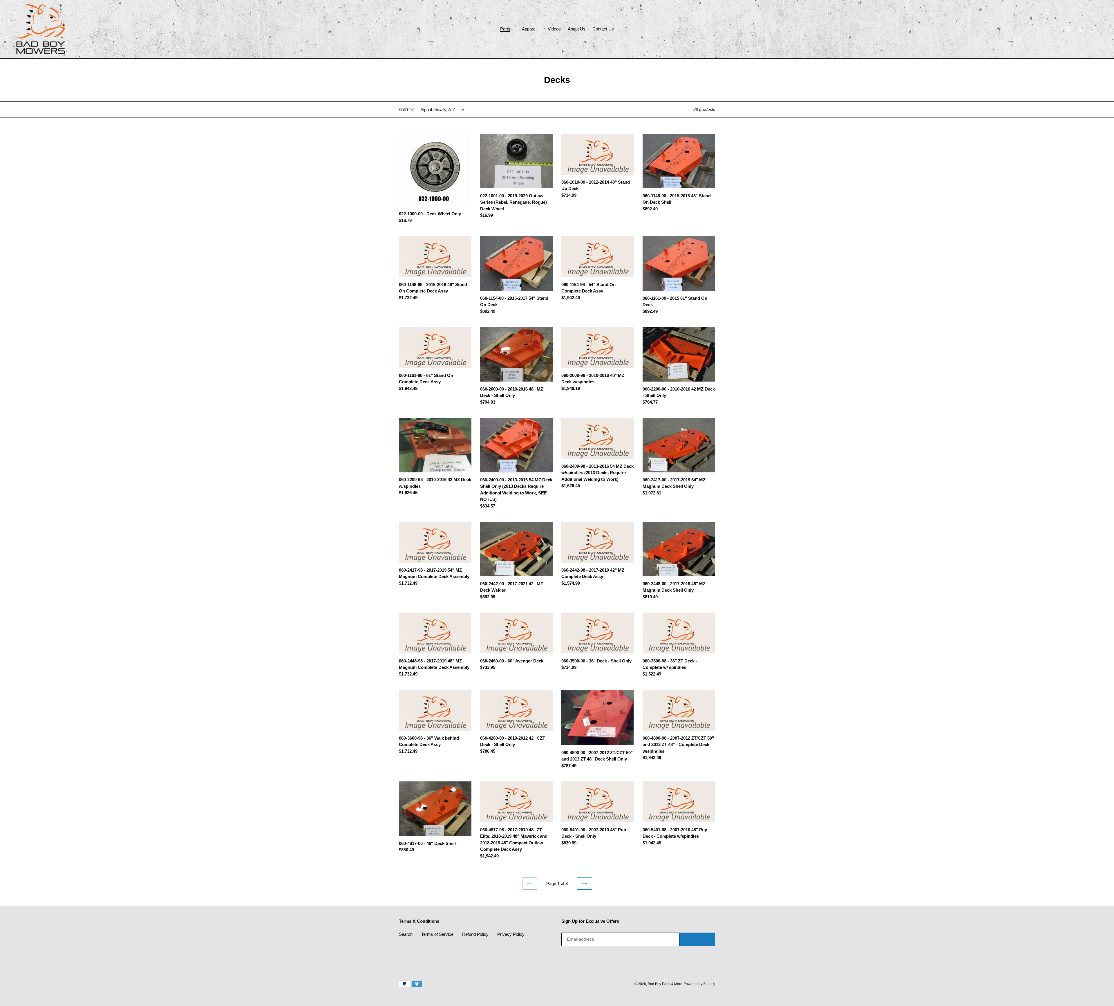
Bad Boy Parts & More (665, 984)
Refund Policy (475, 934)
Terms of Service (437, 934)
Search (406, 934)
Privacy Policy (511, 934)
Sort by (406, 110)
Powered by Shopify (699, 984)
